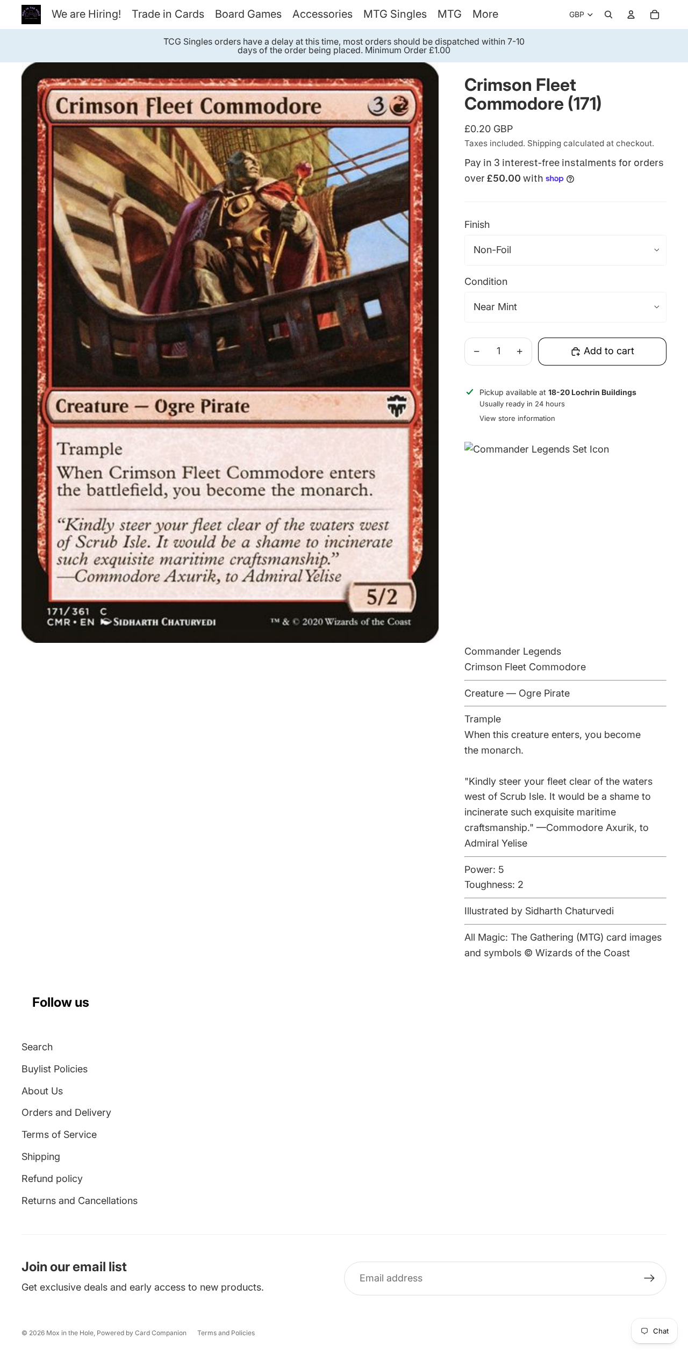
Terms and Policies (226, 1333)
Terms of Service (59, 1134)
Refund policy (52, 1178)
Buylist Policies (55, 1068)
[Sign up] (649, 1278)
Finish (477, 224)
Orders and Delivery (66, 1112)
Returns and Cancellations (80, 1200)
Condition (485, 281)
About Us (42, 1091)
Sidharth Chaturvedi (569, 910)
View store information (517, 418)
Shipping (41, 1156)
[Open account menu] (631, 14)
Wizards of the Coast (582, 952)
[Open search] (608, 14)
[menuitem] (485, 14)
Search (37, 1046)
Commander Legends (512, 651)
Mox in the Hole (70, 1333)
